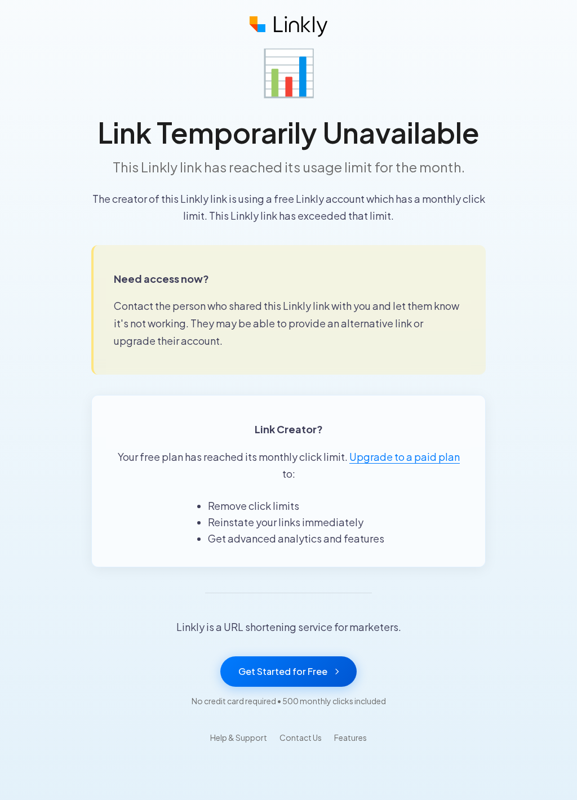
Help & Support (238, 737)
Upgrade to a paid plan (404, 456)
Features (350, 737)
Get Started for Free (282, 671)
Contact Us (300, 737)
